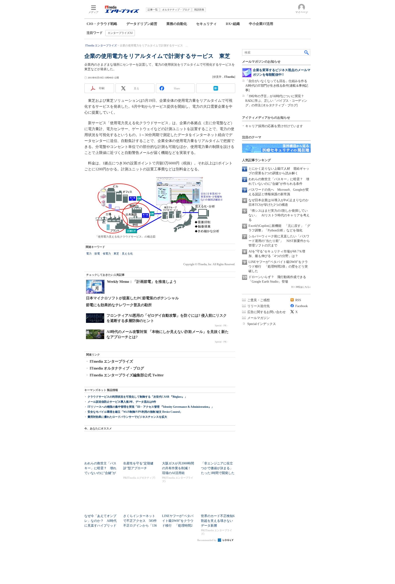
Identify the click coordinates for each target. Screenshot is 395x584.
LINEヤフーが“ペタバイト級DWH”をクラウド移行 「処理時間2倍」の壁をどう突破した (278, 266)
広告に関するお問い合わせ (266, 312)
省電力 (107, 253)
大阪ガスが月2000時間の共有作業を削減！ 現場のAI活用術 (178, 468)
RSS (298, 300)
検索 (306, 52)
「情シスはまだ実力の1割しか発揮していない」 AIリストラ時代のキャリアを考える (279, 215)
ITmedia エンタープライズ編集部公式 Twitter (127, 375)
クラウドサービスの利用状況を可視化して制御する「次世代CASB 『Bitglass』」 (137, 396)
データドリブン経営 (141, 24)
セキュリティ (206, 24)
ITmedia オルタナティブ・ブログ (117, 368)
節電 (97, 253)
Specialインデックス (261, 324)
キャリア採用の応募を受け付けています (274, 126)
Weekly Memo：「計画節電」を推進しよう (142, 282)
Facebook (301, 306)
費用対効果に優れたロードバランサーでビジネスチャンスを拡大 (127, 416)
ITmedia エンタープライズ (111, 361)
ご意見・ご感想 (258, 300)
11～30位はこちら (300, 287)
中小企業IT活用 (261, 24)
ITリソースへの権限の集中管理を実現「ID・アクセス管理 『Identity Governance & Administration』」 (151, 406)
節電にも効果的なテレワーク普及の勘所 (119, 305)
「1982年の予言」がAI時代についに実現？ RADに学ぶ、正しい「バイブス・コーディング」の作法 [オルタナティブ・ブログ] (276, 100)
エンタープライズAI (120, 33)
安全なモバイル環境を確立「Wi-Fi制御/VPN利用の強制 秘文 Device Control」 (135, 411)
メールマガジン (258, 318)
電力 (89, 253)
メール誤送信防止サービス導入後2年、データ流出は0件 (122, 401)
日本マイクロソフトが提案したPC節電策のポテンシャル (132, 298)
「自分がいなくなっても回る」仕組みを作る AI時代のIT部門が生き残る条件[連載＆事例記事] (277, 85)
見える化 (127, 253)
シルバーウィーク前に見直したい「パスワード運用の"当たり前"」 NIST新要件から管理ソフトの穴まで (279, 241)
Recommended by (207, 540)
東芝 (116, 253)
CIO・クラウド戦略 (102, 24)
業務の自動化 (176, 24)
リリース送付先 (258, 306)
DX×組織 (233, 24)
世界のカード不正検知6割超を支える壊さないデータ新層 (218, 520)
